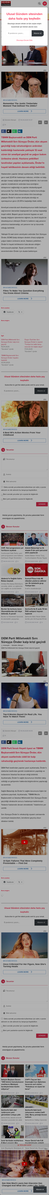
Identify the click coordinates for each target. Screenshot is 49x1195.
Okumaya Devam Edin (24, 40)
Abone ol (37, 33)
